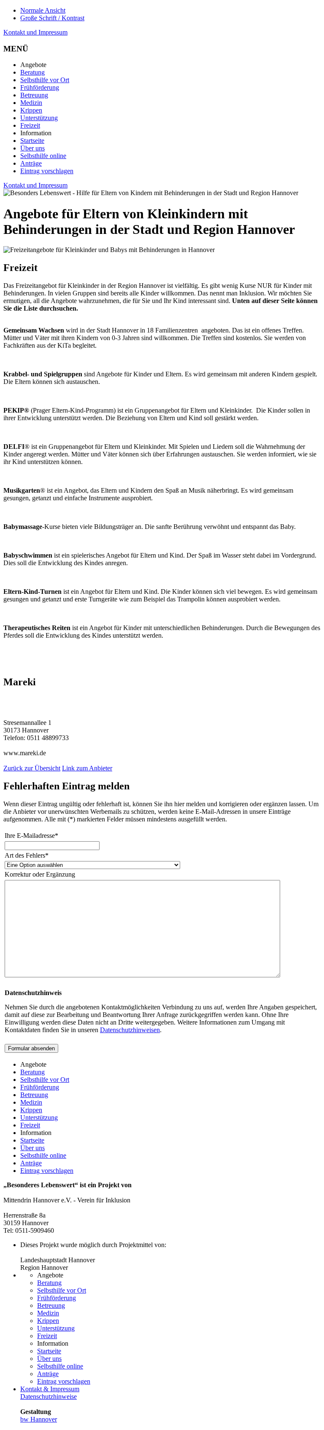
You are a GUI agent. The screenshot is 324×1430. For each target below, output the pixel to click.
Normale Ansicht (42, 10)
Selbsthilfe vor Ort (44, 79)
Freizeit (30, 125)
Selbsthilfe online (43, 155)
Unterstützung (39, 117)
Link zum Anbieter (87, 768)
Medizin (31, 102)
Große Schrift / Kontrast (52, 17)
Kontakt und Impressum (35, 32)
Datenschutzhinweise (48, 1396)
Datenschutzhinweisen (130, 1029)
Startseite (32, 140)
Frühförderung (39, 87)
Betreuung (34, 95)
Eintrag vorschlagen (46, 170)
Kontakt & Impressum (49, 1388)
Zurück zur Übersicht (31, 768)
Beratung (32, 72)
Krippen (31, 110)
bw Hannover (38, 1419)
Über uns (32, 148)
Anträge (31, 163)
